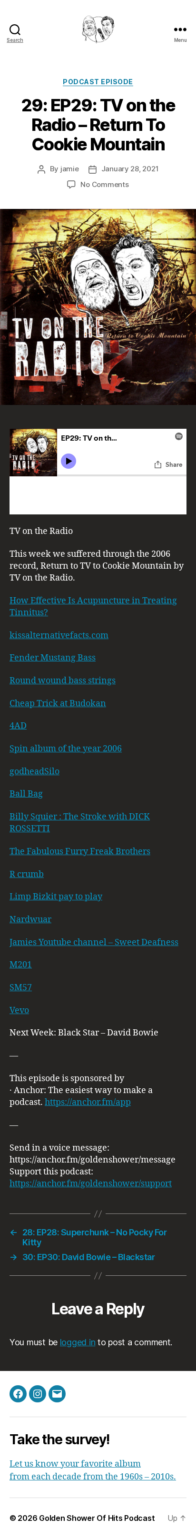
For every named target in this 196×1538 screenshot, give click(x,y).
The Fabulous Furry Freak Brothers (80, 851)
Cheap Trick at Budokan (58, 703)
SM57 (21, 987)
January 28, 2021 (130, 168)
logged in (78, 1342)
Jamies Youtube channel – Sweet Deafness (94, 942)
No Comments (104, 184)
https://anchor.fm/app (88, 1102)
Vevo (19, 1010)
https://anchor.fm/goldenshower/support (91, 1183)
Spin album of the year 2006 (66, 748)
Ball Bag (26, 794)
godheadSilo (34, 771)
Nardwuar (30, 919)
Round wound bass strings (63, 680)
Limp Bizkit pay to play (56, 896)
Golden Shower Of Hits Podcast (97, 1518)
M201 (21, 964)
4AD (18, 725)
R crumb (27, 874)
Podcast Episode (98, 82)
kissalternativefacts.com (59, 635)
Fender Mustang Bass (53, 657)
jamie (69, 168)
